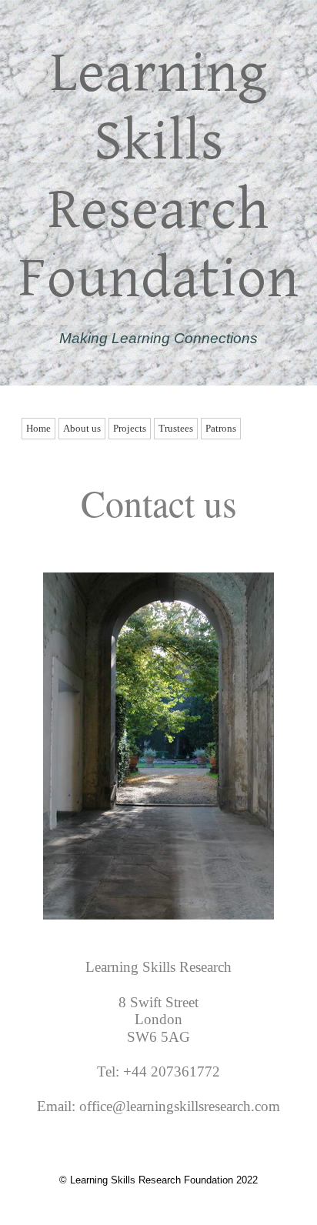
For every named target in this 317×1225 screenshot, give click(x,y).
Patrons (220, 428)
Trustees (175, 428)
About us (82, 428)
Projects (129, 428)
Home (38, 428)
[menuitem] (40, 428)
